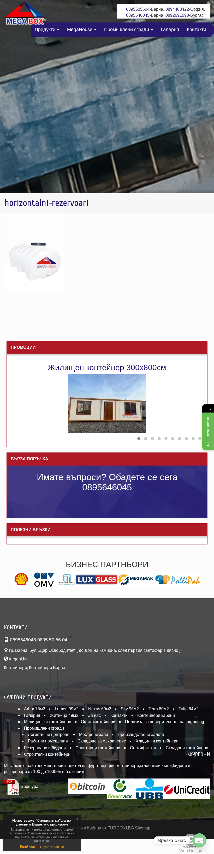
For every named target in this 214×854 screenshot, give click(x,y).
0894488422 (177, 9)
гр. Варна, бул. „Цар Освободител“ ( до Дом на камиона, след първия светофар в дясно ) (94, 650)
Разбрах (27, 847)
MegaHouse (80, 29)
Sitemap (142, 828)
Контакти (196, 29)
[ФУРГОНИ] (24, 14)
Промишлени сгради (127, 29)
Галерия (170, 29)
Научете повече (52, 847)
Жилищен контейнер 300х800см (107, 367)
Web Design (190, 851)
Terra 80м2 (158, 709)
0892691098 (177, 15)
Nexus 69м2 (99, 709)
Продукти (46, 29)
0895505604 (138, 9)
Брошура (29, 786)
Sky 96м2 (130, 709)
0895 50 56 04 (52, 639)
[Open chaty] (199, 840)
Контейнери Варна (47, 667)
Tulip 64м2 (189, 709)
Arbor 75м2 (34, 709)
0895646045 (138, 15)
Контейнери (15, 667)
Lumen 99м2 (67, 709)
